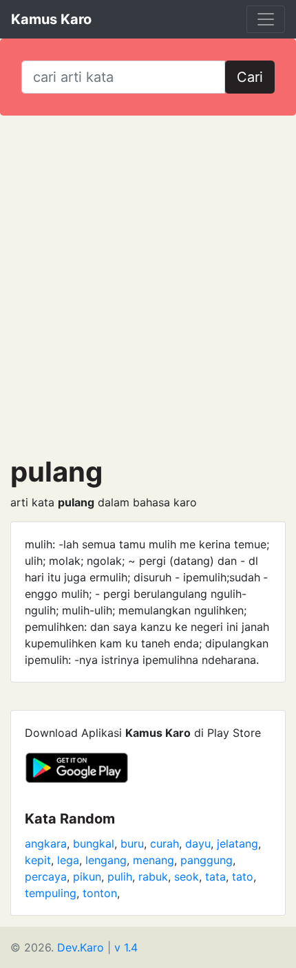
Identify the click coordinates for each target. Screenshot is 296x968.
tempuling (50, 893)
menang (153, 860)
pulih (119, 876)
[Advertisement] (148, 285)
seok (186, 876)
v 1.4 (126, 947)
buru (132, 843)
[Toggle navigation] (265, 19)
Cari (250, 77)
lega (68, 860)
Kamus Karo (51, 19)
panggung (206, 860)
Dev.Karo (80, 947)
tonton (100, 893)
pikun (87, 876)
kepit (38, 860)
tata (215, 876)
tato (242, 876)
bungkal (93, 843)
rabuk (153, 876)
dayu (198, 843)
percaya (46, 876)
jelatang (237, 843)
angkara (46, 843)
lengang (106, 860)
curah (164, 843)
